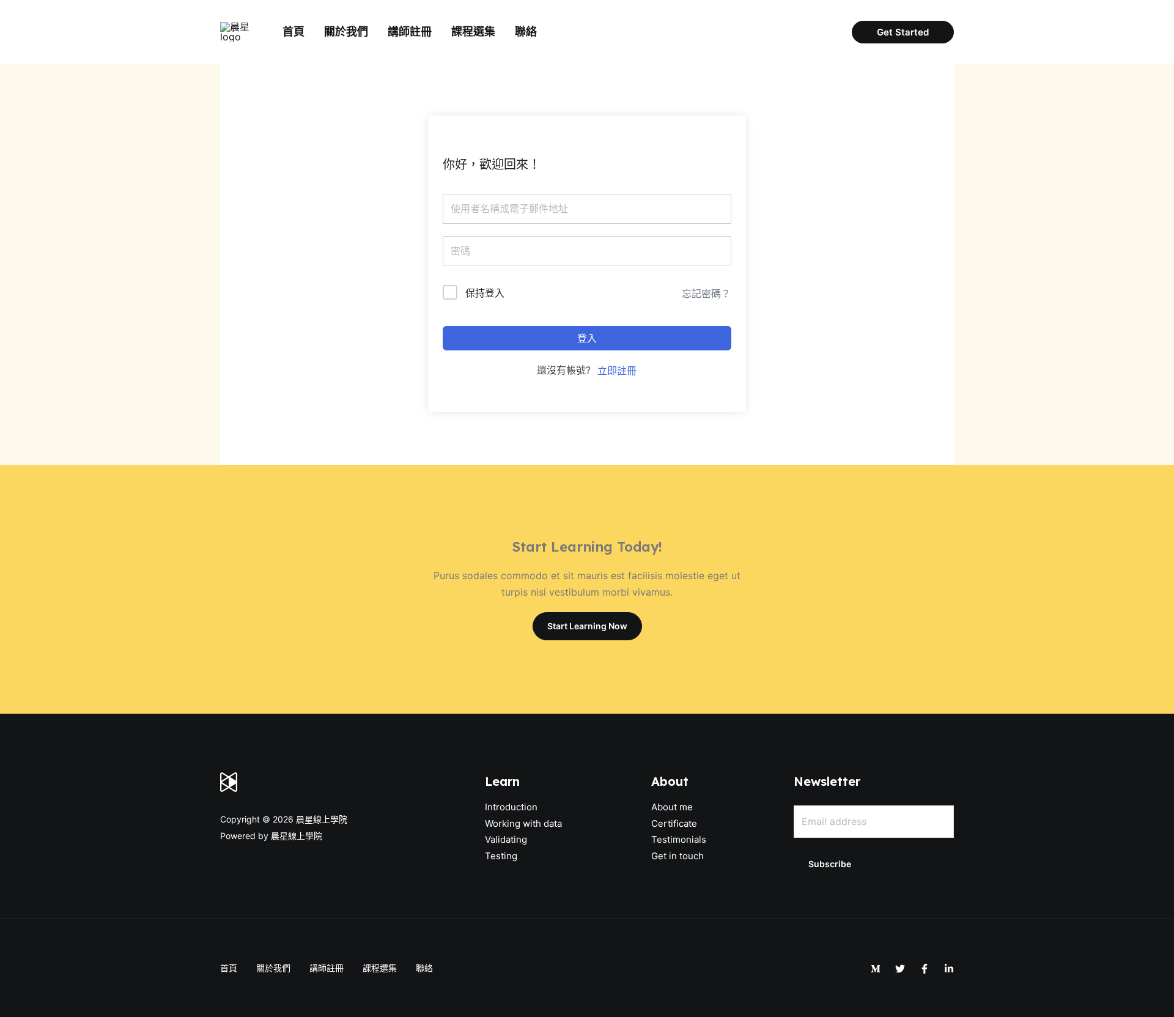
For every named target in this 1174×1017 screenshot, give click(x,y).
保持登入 (484, 293)
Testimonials (678, 839)
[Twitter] (900, 969)
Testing (501, 856)
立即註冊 (617, 370)
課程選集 (473, 31)
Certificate (674, 823)
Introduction (511, 807)
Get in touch (677, 856)
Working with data (523, 823)
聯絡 (526, 31)
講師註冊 (410, 31)
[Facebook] (924, 969)
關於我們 (346, 31)
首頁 (293, 31)
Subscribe (829, 864)
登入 (587, 338)
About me (672, 807)
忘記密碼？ (706, 293)
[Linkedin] (949, 969)
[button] (903, 32)
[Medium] (875, 969)
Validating (506, 839)
